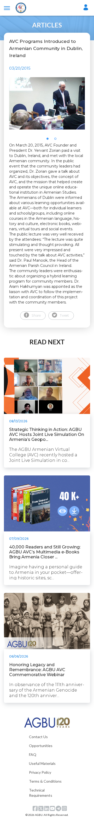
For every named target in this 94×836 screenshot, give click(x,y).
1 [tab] (49, 140)
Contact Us (38, 736)
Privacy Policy (40, 772)
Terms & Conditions (45, 781)
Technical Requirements (40, 793)
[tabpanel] (47, 103)
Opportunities (40, 745)
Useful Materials (42, 763)
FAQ (32, 754)
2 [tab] (57, 140)
